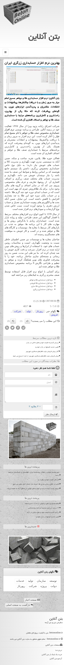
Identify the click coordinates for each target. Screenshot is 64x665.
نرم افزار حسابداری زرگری (43, 289)
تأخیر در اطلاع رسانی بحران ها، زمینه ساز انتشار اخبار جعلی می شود (36, 484)
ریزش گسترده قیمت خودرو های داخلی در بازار (42, 342)
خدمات (20, 580)
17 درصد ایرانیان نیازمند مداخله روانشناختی (43, 508)
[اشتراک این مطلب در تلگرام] (23, 327)
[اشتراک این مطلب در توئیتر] (12, 327)
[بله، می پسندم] (27, 321)
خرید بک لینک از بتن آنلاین (52, 654)
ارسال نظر (50, 414)
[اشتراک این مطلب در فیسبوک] (18, 327)
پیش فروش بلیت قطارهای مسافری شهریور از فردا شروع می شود (36, 356)
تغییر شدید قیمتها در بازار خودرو (47, 347)
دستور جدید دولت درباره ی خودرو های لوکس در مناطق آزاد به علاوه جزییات (33, 488)
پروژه (43, 586)
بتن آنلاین (44, 36)
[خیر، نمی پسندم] (13, 321)
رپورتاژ (39, 311)
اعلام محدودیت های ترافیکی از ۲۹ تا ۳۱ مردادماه (42, 503)
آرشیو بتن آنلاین (56, 658)
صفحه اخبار (31, 600)
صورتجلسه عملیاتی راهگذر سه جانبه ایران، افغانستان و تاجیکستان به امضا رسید (33, 474)
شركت (17, 311)
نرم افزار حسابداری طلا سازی (42, 286)
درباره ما (58, 650)
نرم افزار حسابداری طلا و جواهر (41, 280)
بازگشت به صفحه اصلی (18, 605)
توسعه (53, 580)
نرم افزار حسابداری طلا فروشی (41, 283)
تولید (28, 311)
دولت (54, 586)
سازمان (41, 580)
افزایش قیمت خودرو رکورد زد (48, 479)
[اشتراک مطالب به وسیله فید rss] (7, 327)
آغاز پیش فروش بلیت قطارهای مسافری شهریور (42, 351)
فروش (54, 314)
